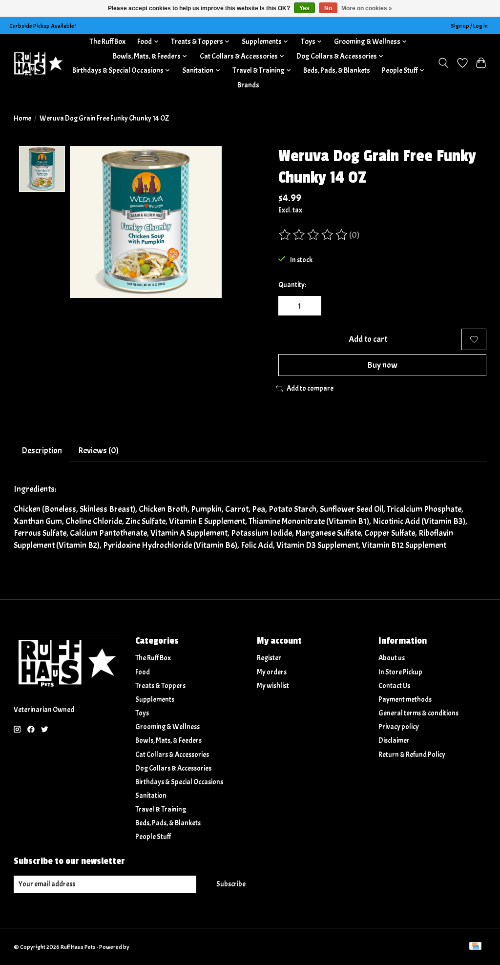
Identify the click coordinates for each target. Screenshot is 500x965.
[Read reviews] (314, 235)
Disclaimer (394, 740)
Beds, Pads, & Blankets (336, 70)
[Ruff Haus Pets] (38, 63)
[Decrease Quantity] (289, 306)
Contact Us (394, 686)
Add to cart (368, 339)
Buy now (382, 364)
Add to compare (310, 388)
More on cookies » (366, 8)
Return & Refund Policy (411, 754)
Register (269, 658)
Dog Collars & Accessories (173, 768)
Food (142, 672)
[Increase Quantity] (310, 306)
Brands (248, 85)
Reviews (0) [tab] (98, 450)
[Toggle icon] (443, 63)
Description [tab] (41, 450)
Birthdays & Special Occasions (179, 782)
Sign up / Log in (469, 26)
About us (391, 658)
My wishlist (273, 686)
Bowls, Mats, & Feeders (168, 740)
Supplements (154, 699)
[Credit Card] (475, 947)
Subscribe (231, 884)
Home (22, 118)
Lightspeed (144, 947)
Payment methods (405, 699)
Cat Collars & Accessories (172, 754)
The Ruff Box (107, 41)
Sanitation (151, 795)
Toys (142, 713)
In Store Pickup (400, 672)
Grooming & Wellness (167, 727)
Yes (304, 8)
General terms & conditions (418, 713)
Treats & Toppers (160, 686)
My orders (272, 672)
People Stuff (153, 836)
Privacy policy (398, 727)
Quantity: (292, 285)
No (328, 8)
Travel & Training (160, 809)
